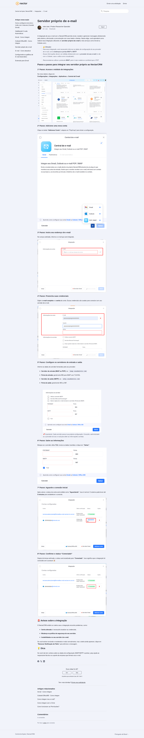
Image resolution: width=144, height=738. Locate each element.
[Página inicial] (21, 3)
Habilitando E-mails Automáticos (21, 32)
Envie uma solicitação (78, 682)
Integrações (38, 11)
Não (77, 672)
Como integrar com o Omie (46, 703)
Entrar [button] (125, 3)
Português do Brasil (121, 734)
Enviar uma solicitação (114, 3)
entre (44, 723)
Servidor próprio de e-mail (23, 47)
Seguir (103, 27)
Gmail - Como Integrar (22, 37)
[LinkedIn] (44, 661)
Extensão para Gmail (22, 60)
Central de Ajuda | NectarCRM (23, 11)
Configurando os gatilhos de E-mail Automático (24, 55)
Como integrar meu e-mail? (46, 699)
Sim (67, 672)
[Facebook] (38, 661)
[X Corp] (41, 661)
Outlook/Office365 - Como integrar (23, 42)
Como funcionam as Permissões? (48, 706)
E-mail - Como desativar (23, 51)
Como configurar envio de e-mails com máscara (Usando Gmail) (24, 25)
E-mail (45, 11)
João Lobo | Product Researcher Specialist (56, 26)
